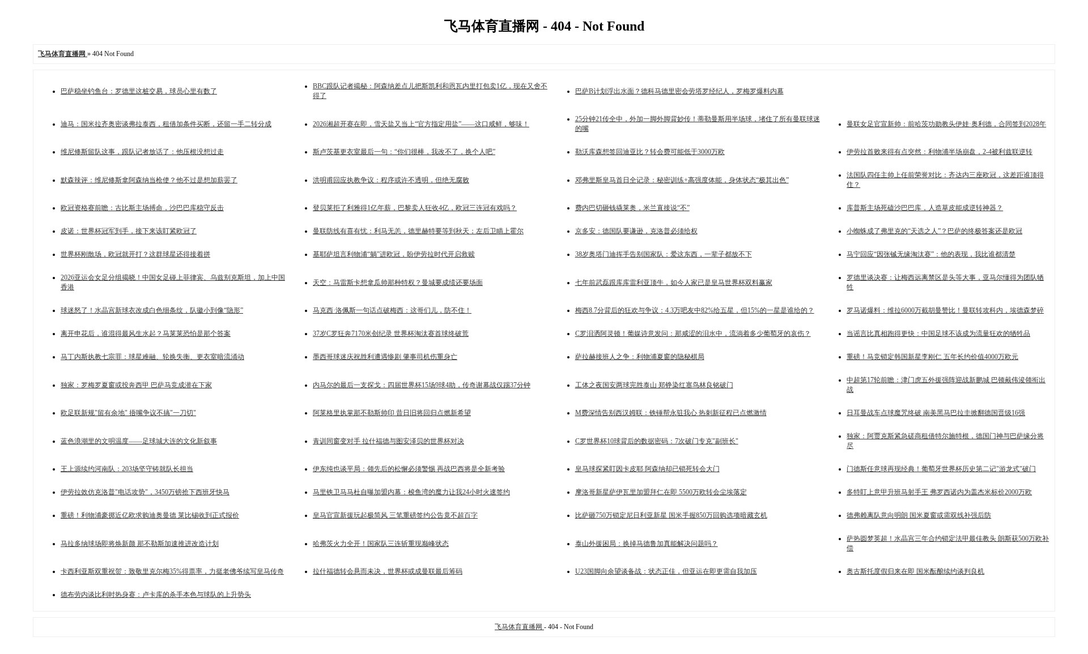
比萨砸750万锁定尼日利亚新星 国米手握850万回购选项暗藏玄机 (671, 515)
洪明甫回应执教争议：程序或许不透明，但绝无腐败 (391, 180)
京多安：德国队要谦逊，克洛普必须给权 (636, 231)
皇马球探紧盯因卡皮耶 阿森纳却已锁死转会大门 (647, 469)
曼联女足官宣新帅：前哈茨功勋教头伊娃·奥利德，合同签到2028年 (946, 124)
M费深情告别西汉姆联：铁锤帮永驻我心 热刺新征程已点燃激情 (671, 413)
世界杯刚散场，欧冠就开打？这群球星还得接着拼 (135, 254)
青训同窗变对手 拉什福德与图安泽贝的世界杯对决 (388, 441)
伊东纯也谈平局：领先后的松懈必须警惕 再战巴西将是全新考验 (409, 469)
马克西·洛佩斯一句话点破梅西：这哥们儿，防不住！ (392, 310)
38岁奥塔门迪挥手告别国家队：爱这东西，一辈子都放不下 (663, 254)
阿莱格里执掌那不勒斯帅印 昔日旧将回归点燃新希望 (392, 413)
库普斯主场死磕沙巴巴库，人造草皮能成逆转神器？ (925, 208)
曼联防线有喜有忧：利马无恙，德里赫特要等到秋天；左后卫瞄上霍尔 (418, 231)
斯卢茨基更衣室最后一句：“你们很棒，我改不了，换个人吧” (404, 152)
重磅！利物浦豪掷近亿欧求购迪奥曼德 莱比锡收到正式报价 (150, 515)
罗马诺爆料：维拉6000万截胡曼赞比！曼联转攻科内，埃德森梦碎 (945, 310)
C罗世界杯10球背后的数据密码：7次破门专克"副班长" (656, 441)
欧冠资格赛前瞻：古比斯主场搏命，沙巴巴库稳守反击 (142, 208)
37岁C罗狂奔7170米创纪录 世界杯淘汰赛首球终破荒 (391, 333)
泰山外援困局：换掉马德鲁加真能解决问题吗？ (646, 544)
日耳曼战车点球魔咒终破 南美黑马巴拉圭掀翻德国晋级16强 (936, 413)
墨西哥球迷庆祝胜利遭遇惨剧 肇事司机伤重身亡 (385, 357)
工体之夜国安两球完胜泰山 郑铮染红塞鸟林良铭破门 (654, 385)
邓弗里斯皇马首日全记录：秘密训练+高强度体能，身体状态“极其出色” (682, 180)
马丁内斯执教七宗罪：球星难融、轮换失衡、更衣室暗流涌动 (152, 357)
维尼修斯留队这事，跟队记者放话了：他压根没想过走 (142, 152)
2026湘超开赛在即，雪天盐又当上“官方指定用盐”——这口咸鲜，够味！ (421, 124)
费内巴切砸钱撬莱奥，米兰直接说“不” (632, 208)
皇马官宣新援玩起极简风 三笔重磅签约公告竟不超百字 (395, 515)
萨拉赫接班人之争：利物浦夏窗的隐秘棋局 (639, 357)
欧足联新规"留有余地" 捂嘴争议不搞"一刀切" (128, 413)
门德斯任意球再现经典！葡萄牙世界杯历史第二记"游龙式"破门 (941, 469)
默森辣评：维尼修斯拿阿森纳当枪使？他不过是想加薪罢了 (149, 180)
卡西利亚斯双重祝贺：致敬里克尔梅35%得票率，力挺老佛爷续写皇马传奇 (172, 571)
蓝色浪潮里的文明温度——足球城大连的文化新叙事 (139, 441)
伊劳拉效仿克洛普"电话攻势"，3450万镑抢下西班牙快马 (145, 492)
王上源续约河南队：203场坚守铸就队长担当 (127, 469)
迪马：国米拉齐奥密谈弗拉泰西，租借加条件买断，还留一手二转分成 (166, 124)
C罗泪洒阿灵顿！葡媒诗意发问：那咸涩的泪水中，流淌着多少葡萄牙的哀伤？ (693, 333)
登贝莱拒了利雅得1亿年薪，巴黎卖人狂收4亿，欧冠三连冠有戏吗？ (415, 208)
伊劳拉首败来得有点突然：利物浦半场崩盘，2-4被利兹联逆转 (939, 152)
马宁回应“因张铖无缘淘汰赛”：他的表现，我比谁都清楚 (931, 254)
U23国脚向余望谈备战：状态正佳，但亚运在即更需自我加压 (666, 571)
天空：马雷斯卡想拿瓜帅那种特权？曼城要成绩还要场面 (398, 283)
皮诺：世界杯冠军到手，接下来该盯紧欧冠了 (129, 231)
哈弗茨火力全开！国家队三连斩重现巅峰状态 (381, 544)
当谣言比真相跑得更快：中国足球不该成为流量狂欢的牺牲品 (938, 333)
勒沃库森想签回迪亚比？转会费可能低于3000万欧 (650, 152)
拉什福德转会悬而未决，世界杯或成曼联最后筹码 (387, 571)
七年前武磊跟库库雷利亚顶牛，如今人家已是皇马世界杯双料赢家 (673, 283)
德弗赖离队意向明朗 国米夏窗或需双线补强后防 (919, 515)
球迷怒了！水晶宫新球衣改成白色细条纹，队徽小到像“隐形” (152, 310)
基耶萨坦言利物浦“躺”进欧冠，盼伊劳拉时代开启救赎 (394, 254)
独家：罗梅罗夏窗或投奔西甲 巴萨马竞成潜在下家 (136, 385)
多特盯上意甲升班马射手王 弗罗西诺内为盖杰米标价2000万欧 (939, 492)
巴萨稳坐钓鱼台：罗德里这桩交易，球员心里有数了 (139, 91)
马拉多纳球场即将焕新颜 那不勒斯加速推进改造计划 (140, 544)
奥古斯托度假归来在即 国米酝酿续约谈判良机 (915, 571)
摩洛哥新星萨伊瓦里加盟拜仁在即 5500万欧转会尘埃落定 (661, 492)
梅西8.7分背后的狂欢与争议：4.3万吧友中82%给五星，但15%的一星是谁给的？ (694, 310)
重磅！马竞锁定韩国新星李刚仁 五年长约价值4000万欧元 (932, 357)
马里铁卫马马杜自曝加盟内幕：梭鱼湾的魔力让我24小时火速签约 (411, 492)
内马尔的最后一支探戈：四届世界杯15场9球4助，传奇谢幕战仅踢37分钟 (421, 385)
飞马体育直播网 (519, 627)
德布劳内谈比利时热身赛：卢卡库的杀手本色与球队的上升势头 (156, 595)
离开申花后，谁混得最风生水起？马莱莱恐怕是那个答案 (146, 333)
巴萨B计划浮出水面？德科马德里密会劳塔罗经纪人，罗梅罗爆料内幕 (679, 91)
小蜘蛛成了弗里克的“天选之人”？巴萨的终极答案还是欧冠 (934, 231)
